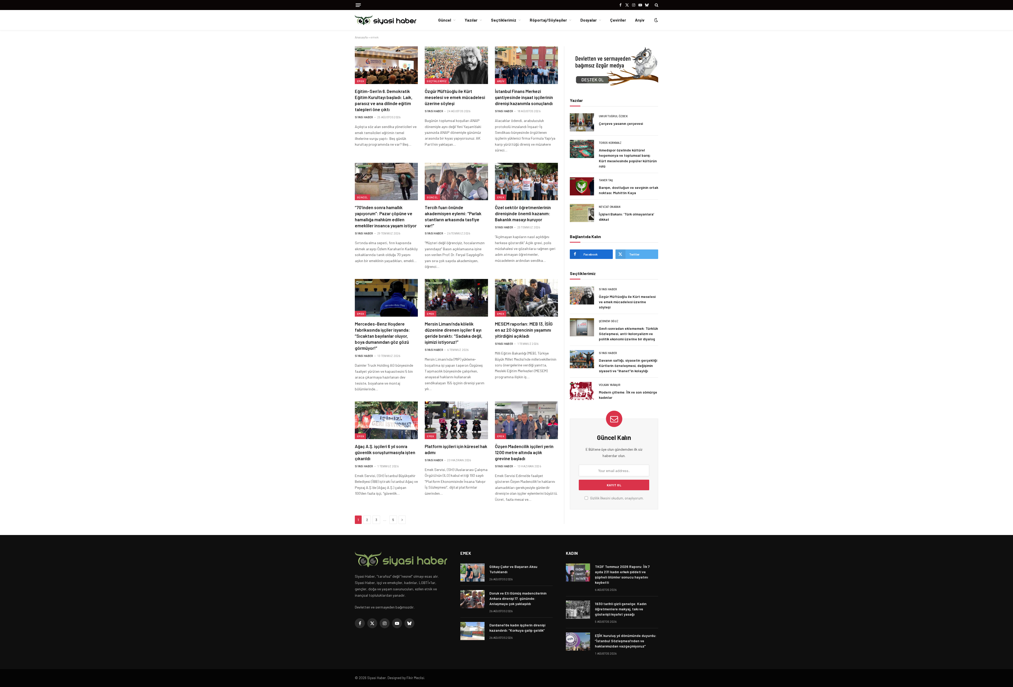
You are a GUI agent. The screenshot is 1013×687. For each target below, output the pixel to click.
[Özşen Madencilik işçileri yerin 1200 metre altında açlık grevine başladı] (526, 420)
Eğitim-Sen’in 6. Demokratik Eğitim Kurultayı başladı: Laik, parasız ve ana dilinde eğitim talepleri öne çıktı (384, 100)
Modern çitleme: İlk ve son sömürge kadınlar (628, 395)
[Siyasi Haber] (385, 20)
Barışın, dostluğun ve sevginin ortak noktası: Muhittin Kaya (628, 190)
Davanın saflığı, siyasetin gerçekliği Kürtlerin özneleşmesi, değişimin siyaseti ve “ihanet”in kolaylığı (628, 365)
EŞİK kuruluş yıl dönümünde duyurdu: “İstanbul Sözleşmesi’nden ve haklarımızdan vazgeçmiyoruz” (625, 640)
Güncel (444, 20)
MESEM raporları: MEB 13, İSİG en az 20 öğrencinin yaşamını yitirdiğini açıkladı (524, 329)
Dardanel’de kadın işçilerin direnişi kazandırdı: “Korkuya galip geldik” (517, 627)
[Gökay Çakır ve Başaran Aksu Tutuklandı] (472, 572)
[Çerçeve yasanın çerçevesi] (582, 122)
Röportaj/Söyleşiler (548, 20)
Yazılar (471, 20)
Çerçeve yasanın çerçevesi (621, 123)
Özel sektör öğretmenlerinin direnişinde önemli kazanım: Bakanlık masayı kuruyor (523, 213)
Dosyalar (588, 20)
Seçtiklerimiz (503, 20)
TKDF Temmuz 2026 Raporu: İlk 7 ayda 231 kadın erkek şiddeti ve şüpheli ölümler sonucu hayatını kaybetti (622, 574)
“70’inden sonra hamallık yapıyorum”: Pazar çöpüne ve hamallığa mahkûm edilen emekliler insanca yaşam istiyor (386, 216)
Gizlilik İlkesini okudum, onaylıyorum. (616, 498)
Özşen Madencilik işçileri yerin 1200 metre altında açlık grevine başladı (524, 452)
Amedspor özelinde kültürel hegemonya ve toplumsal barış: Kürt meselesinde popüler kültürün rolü (628, 158)
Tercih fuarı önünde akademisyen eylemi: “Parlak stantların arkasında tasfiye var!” (453, 216)
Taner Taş (606, 180)
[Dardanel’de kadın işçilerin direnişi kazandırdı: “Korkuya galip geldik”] (472, 631)
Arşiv (639, 20)
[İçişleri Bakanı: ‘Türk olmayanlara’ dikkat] (582, 213)
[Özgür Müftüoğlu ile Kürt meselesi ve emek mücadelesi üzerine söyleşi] (456, 65)
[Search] (656, 5)
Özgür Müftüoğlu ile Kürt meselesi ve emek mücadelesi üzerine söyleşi (455, 97)
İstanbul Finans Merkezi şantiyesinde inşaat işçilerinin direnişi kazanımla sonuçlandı (524, 97)
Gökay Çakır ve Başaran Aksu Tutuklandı (513, 569)
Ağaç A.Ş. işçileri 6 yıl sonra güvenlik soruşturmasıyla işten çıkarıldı (385, 452)
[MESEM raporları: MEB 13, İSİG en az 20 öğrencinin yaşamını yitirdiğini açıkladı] (526, 297)
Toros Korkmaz (610, 142)
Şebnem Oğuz (608, 321)
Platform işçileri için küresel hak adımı (456, 449)
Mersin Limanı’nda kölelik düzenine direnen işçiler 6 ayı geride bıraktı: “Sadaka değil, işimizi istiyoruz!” (453, 333)
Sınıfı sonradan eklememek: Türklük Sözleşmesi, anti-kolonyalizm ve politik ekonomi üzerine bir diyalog (628, 333)
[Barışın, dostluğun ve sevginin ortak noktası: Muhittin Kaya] (582, 186)
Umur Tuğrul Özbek (613, 116)
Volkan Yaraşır (609, 385)
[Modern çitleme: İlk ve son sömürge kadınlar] (582, 391)
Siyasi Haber (364, 117)
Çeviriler (618, 20)
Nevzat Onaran (609, 206)
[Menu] (358, 5)
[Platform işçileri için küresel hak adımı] (456, 420)
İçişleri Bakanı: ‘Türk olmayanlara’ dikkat (626, 217)
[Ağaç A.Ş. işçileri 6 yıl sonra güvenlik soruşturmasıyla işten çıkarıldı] (386, 420)
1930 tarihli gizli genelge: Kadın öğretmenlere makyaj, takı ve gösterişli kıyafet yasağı (621, 608)
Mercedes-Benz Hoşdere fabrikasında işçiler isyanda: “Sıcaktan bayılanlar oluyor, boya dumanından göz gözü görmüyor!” (382, 336)
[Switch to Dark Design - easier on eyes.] (655, 20)
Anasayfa (361, 37)
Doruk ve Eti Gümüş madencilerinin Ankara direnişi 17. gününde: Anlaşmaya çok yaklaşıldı (518, 598)
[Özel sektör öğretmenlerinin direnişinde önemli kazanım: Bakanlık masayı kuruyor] (526, 181)
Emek (360, 81)
